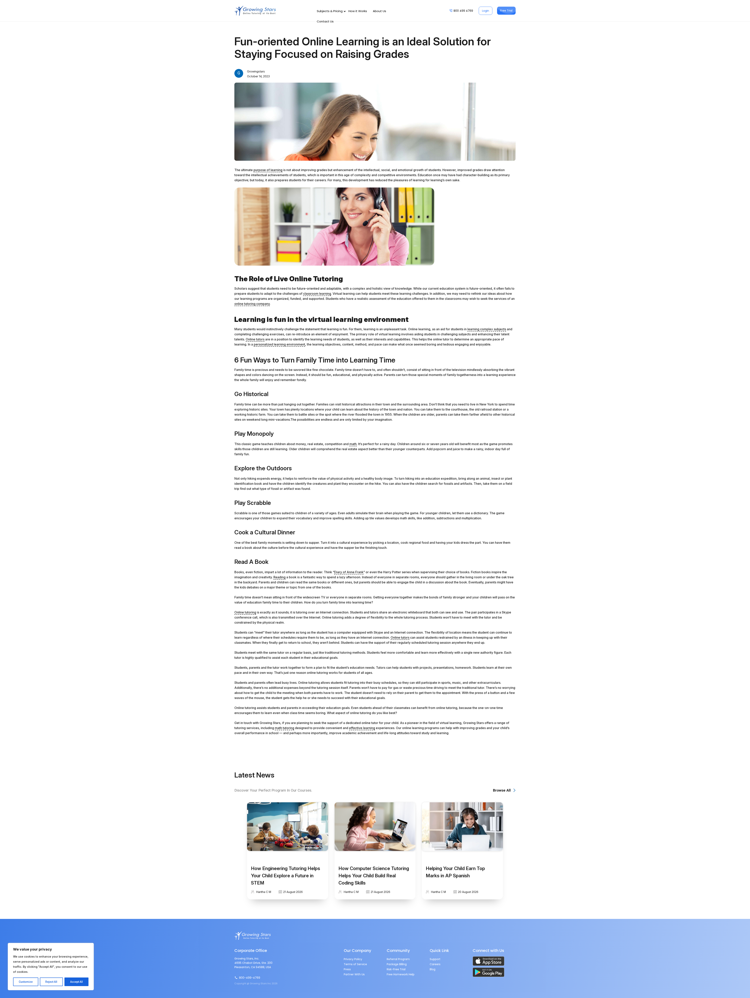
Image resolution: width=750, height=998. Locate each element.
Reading (279, 577)
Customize (26, 981)
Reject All (51, 981)
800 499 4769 (463, 11)
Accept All (76, 981)
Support (435, 959)
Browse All (502, 790)
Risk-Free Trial (396, 969)
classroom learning (317, 293)
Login (485, 11)
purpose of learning (268, 170)
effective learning (362, 728)
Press (347, 969)
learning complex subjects (486, 329)
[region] (51, 966)
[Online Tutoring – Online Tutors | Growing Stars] (255, 11)
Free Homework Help (400, 974)
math (353, 444)
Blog (432, 969)
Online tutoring (245, 612)
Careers (435, 964)
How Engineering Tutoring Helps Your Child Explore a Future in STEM (285, 876)
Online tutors (255, 339)
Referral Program (398, 959)
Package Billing (397, 964)
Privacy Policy (353, 959)
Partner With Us (354, 974)
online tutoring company (252, 304)
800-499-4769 (249, 978)
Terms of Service (355, 964)
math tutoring (284, 728)
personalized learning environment (279, 344)
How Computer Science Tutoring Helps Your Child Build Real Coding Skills (373, 876)
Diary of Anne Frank (348, 572)
